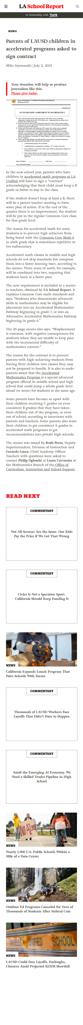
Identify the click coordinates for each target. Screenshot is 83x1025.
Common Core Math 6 (56, 237)
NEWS (12, 31)
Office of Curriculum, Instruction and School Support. (40, 467)
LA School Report (41, 6)
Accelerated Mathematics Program (32, 375)
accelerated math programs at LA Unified (41, 178)
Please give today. (24, 93)
